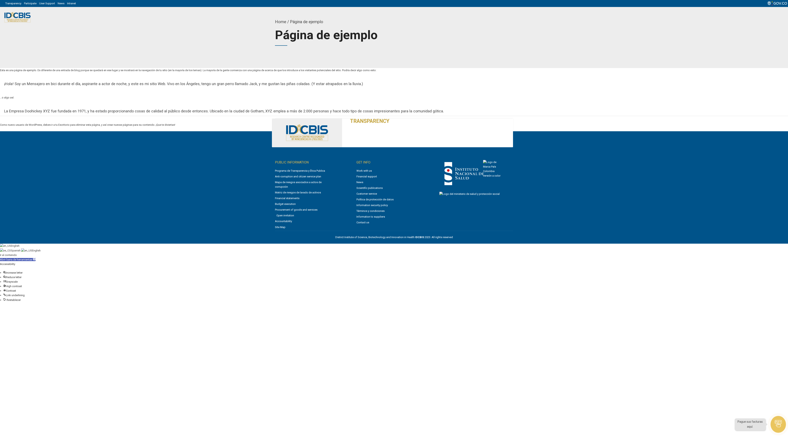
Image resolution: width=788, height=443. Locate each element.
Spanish (16, 250)
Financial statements (287, 198)
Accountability (283, 221)
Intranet (71, 3)
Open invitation (285, 215)
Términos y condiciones (370, 210)
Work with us (364, 170)
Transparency (13, 3)
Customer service (366, 193)
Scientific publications (369, 188)
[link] (464, 186)
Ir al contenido (8, 255)
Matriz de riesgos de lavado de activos (298, 192)
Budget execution (285, 204)
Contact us (362, 222)
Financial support (366, 176)
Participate (30, 3)
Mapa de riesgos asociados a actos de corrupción (298, 184)
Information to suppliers (370, 216)
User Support (47, 3)
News (61, 3)
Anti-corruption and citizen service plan (298, 176)
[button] (18, 259)
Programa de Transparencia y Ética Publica (300, 170)
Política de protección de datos (375, 199)
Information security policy (372, 205)
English (15, 245)
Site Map (280, 227)
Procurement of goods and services (296, 209)
